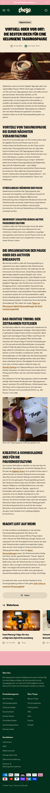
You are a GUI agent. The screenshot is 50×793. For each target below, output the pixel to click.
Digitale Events (25, 22)
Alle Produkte (8, 699)
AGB (4, 746)
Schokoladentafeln (10, 703)
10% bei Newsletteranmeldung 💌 (25, 2)
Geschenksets (8, 712)
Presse (30, 721)
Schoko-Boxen (8, 716)
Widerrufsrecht (8, 751)
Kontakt (30, 725)
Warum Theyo (33, 699)
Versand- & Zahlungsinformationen (12, 765)
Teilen (26, 595)
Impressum (7, 742)
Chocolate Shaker (10, 721)
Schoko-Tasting (9, 367)
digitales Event (18, 471)
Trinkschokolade (9, 708)
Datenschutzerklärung (11, 759)
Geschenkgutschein (10, 725)
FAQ (29, 712)
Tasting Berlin (33, 708)
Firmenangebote (34, 703)
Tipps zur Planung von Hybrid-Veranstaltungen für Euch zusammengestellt (22, 306)
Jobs (29, 716)
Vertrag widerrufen (10, 755)
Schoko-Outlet (8, 729)
